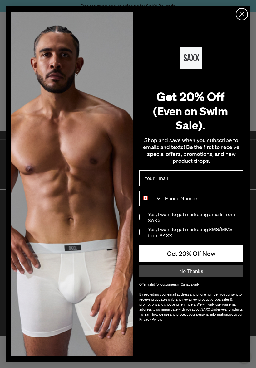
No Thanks (191, 271)
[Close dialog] (241, 14)
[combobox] (151, 198)
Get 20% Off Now (191, 253)
